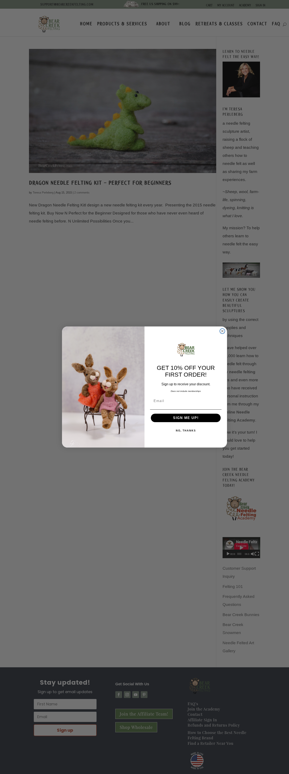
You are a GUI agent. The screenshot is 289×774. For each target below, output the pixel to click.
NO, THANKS (186, 430)
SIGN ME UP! (186, 418)
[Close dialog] (222, 331)
